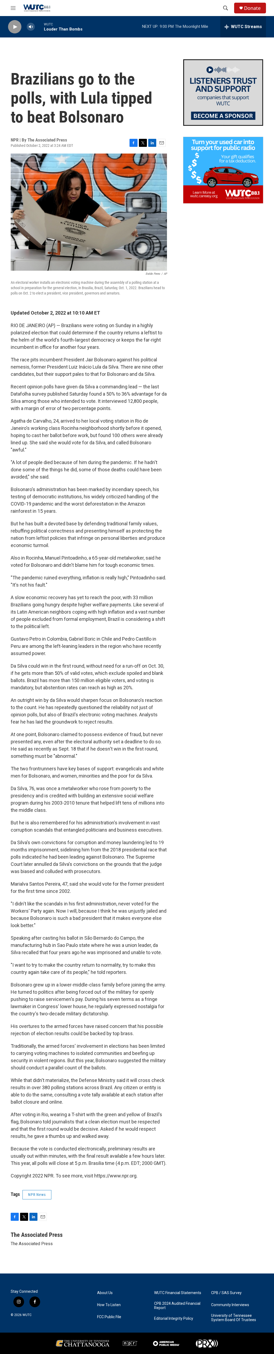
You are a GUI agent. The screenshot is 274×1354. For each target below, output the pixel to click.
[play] (14, 27)
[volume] (30, 27)
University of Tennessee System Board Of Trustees (233, 1318)
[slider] (39, 26)
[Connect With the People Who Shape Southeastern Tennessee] (223, 92)
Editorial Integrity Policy (173, 1319)
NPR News (37, 1194)
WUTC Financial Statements (177, 1293)
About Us (105, 1293)
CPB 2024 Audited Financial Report (177, 1306)
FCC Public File (109, 1317)
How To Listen (109, 1305)
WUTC (27, 1315)
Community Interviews (230, 1305)
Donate (252, 8)
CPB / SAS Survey (226, 1293)
